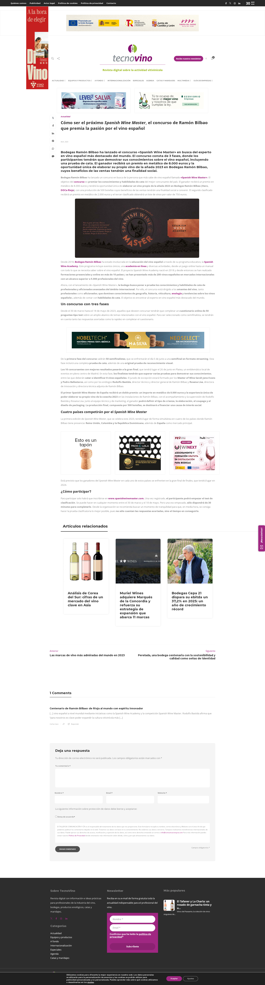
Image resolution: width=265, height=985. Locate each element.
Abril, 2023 (64, 142)
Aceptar (174, 978)
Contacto (111, 3)
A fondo (99, 81)
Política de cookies (68, 3)
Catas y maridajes (166, 81)
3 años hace (54, 724)
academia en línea (135, 266)
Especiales (138, 81)
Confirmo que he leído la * (130, 935)
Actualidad (58, 81)
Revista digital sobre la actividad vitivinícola (133, 70)
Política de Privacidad (77, 835)
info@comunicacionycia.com (172, 832)
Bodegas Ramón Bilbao (88, 261)
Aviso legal (49, 3)
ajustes (90, 982)
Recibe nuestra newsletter (188, 58)
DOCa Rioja (67, 190)
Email (109, 793)
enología (177, 293)
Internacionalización (119, 81)
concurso (79, 181)
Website (162, 793)
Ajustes (190, 978)
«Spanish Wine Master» (194, 177)
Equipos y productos (79, 81)
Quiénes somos (18, 3)
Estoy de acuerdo (66, 817)
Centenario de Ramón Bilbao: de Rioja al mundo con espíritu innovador (96, 708)
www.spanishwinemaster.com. (126, 498)
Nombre (59, 793)
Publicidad (35, 3)
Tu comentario (63, 766)
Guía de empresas (202, 81)
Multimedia (183, 81)
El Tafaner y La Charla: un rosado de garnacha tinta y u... (194, 905)
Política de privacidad (92, 3)
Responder (75, 724)
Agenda (150, 81)
